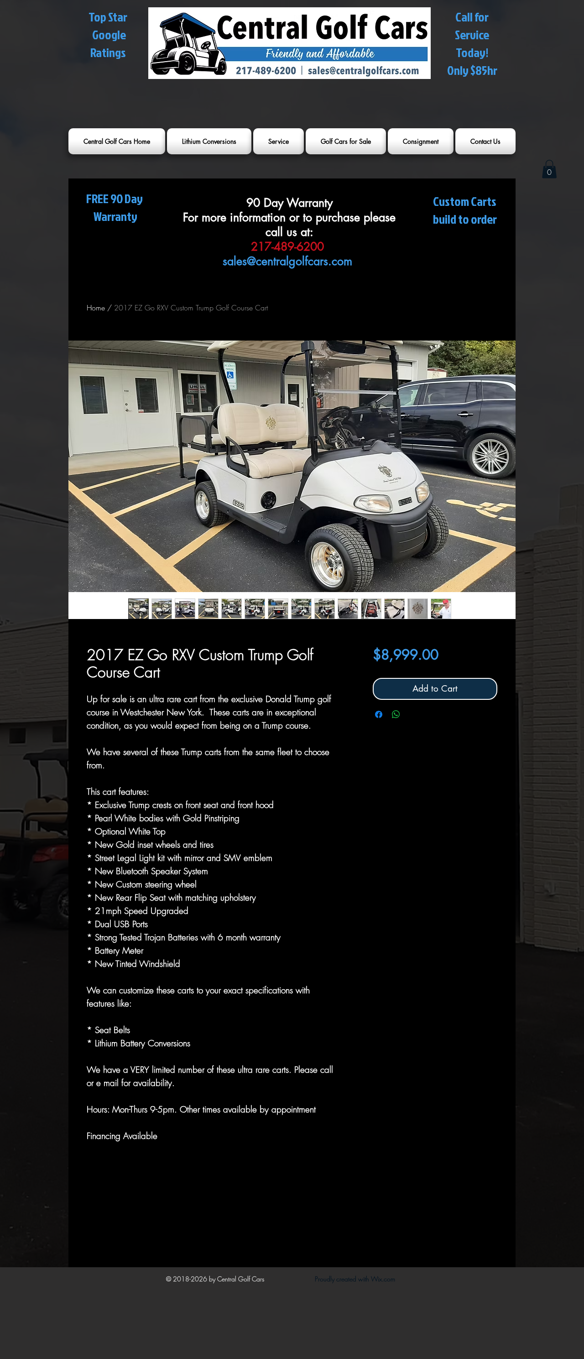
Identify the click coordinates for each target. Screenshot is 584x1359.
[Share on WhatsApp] (396, 714)
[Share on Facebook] (378, 714)
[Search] (506, 107)
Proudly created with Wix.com (355, 1279)
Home (96, 308)
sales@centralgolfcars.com (287, 261)
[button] (549, 169)
